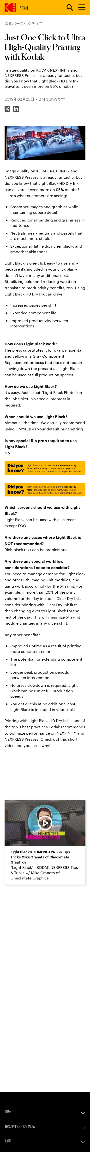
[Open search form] (67, 7)
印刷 (23, 7)
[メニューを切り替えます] (79, 7)
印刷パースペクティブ (24, 23)
